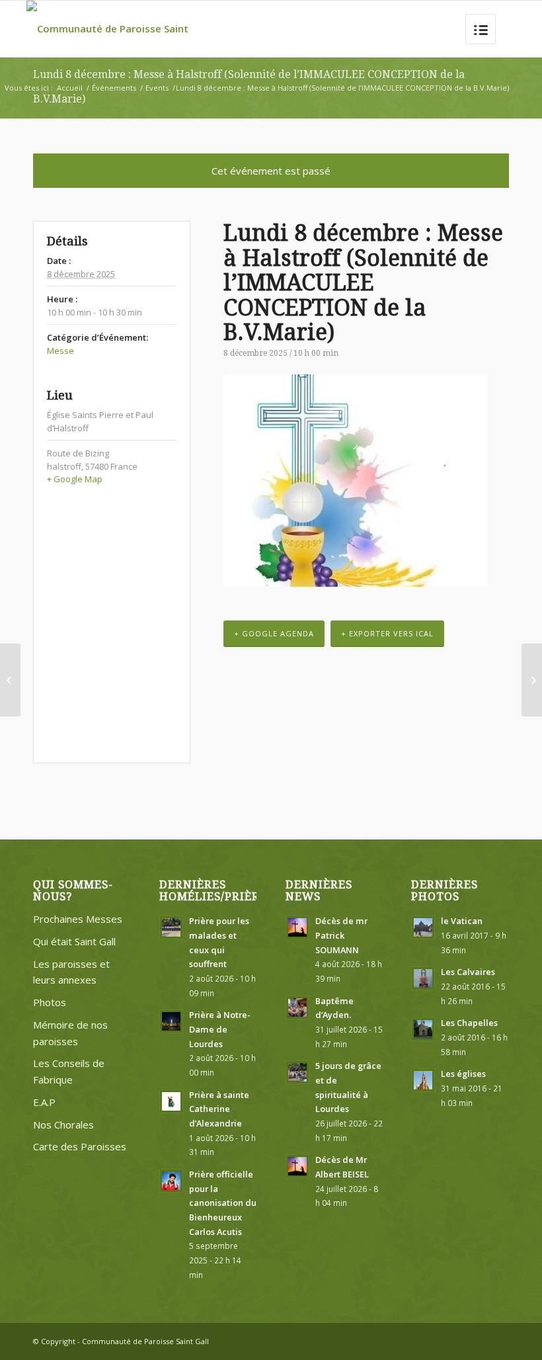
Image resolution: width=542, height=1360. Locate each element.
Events (157, 88)
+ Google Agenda (274, 633)
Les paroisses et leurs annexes (71, 972)
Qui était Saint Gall (74, 941)
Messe (60, 351)
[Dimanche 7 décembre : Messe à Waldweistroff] (10, 680)
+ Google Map (74, 479)
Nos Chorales (63, 1124)
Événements (114, 88)
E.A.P (44, 1102)
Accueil (70, 88)
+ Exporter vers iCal (387, 633)
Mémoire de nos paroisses (70, 1033)
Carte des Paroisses (79, 1146)
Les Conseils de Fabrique (68, 1071)
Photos (49, 1002)
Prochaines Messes (77, 918)
